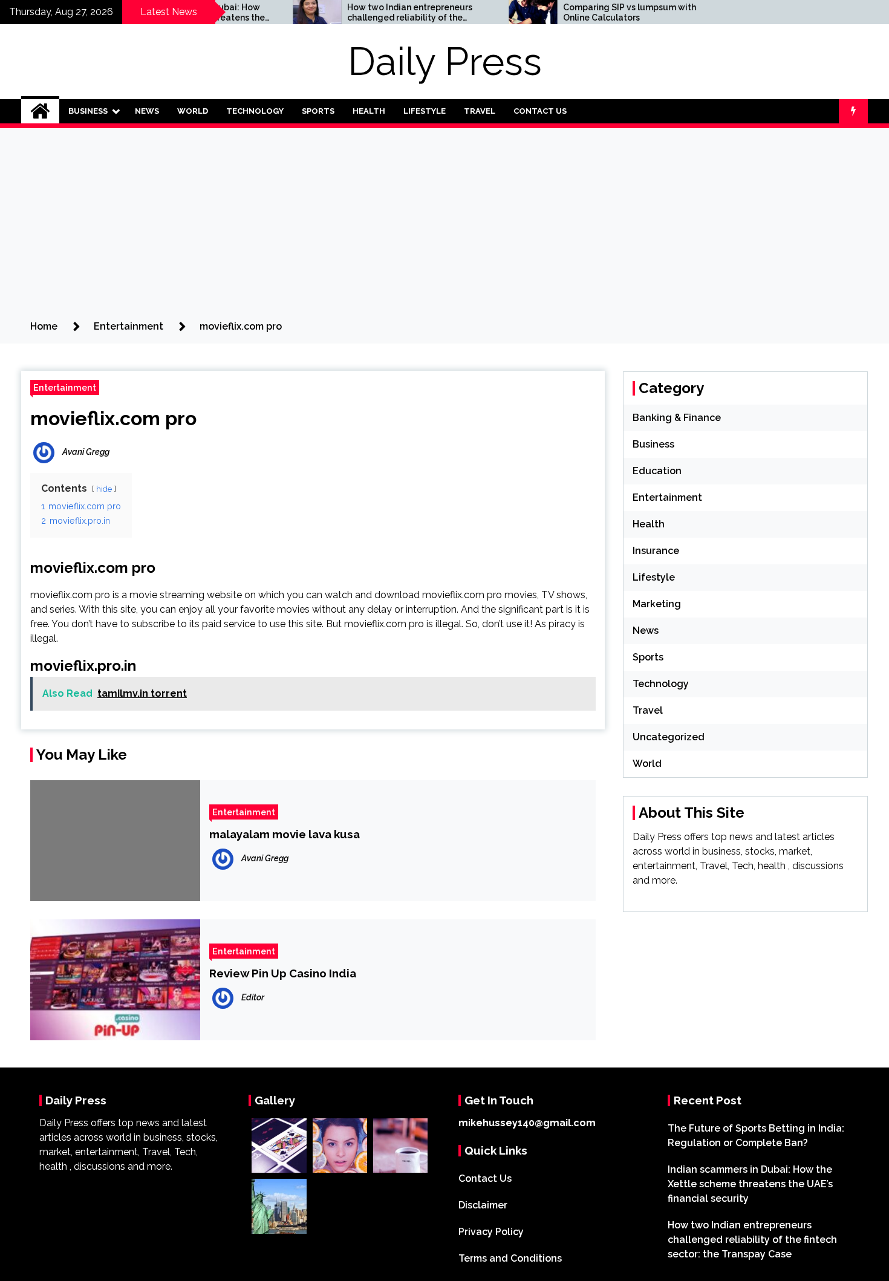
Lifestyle (424, 111)
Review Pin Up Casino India (282, 973)
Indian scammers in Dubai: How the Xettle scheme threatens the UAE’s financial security (750, 1184)
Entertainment (64, 387)
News (147, 111)
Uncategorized (669, 737)
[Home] (40, 111)
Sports (318, 111)
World (192, 111)
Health (369, 111)
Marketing (657, 604)
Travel (479, 111)
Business (88, 111)
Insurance (656, 550)
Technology (255, 111)
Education (657, 471)
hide (104, 489)
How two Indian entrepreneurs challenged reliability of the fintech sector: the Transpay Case (378, 12)
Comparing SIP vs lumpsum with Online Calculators (591, 12)
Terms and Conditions (510, 1258)
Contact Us (540, 111)
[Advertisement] (444, 228)
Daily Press (445, 61)
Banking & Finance (677, 417)
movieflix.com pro (113, 418)
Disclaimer (482, 1205)
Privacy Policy (491, 1231)
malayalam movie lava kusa (284, 834)
